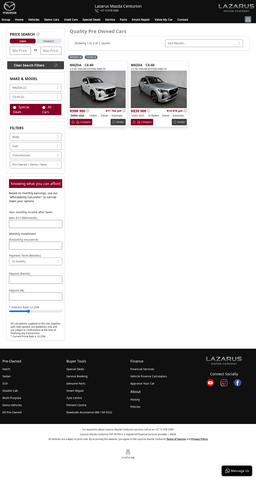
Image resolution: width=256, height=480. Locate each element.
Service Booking (77, 376)
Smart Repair (141, 19)
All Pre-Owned (12, 412)
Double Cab (10, 391)
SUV (5, 383)
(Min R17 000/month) (23, 218)
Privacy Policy (199, 439)
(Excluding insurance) (23, 239)
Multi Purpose (11, 398)
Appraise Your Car (142, 383)
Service (110, 19)
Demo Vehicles (12, 405)
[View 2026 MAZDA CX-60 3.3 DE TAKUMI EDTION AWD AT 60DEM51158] (98, 89)
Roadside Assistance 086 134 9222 (89, 412)
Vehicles (33, 19)
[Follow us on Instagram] (224, 382)
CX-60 (89, 65)
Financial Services (142, 369)
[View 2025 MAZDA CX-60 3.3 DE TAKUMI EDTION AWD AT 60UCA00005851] (159, 89)
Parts (123, 19)
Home (19, 19)
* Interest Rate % (24, 307)
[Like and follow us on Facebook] (237, 382)
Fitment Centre (76, 405)
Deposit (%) (16, 290)
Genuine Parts (75, 383)
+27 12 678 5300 (164, 429)
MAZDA (75, 65)
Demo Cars (51, 19)
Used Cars (71, 19)
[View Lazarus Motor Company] (224, 361)
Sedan (6, 376)
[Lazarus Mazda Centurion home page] (10, 8)
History (135, 399)
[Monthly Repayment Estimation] (124, 110)
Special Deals (91, 19)
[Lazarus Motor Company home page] (236, 8)
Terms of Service (176, 439)
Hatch (6, 369)
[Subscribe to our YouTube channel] (210, 382)
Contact (182, 19)
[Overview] (87, 110)
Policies (135, 407)
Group (6, 19)
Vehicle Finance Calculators (148, 376)
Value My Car (164, 19)
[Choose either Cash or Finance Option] (38, 34)
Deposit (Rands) (19, 273)
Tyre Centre (74, 398)
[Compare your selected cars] (248, 19)
